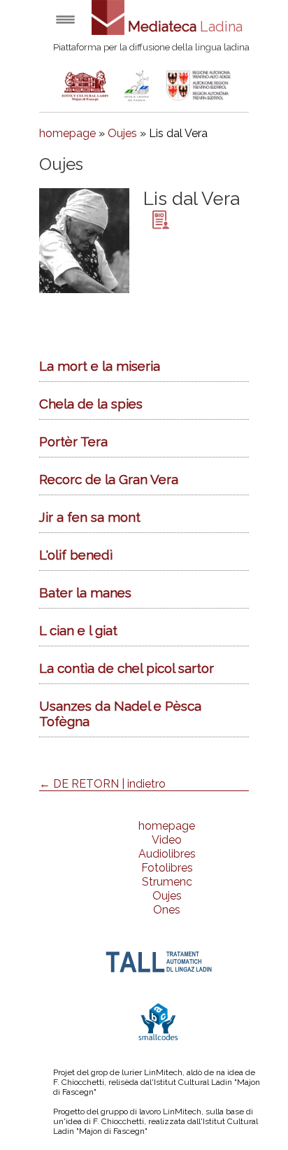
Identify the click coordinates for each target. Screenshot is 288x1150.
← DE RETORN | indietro (102, 783)
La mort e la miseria (99, 366)
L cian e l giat (78, 630)
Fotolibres (167, 867)
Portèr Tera (73, 441)
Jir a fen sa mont (90, 517)
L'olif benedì (76, 554)
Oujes (122, 133)
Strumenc (167, 881)
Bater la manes (85, 592)
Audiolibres (167, 853)
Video (167, 839)
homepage (67, 133)
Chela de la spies (91, 403)
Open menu (65, 19)
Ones (166, 909)
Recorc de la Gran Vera (108, 479)
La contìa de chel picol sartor (126, 668)
